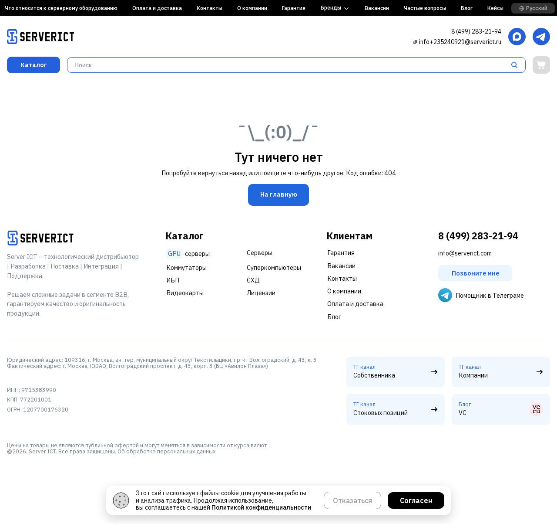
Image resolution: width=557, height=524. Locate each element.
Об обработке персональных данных (166, 451)
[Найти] (517, 65)
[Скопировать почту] (415, 42)
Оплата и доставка (157, 8)
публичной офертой (112, 445)
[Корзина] (541, 65)
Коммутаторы (186, 267)
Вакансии (377, 8)
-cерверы (189, 253)
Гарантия (293, 8)
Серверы (259, 252)
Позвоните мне (475, 273)
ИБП (172, 280)
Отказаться (352, 500)
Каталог (33, 65)
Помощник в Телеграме (490, 295)
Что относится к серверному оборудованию (61, 8)
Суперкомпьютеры (274, 267)
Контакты (209, 8)
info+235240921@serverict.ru (460, 42)
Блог (467, 8)
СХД (253, 280)
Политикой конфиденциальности (261, 507)
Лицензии (261, 293)
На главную (278, 195)
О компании (252, 8)
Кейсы (495, 8)
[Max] (517, 37)
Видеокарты (185, 293)
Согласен (416, 500)
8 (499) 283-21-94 (476, 31)
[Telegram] (541, 37)
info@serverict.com (465, 253)
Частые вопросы (425, 8)
